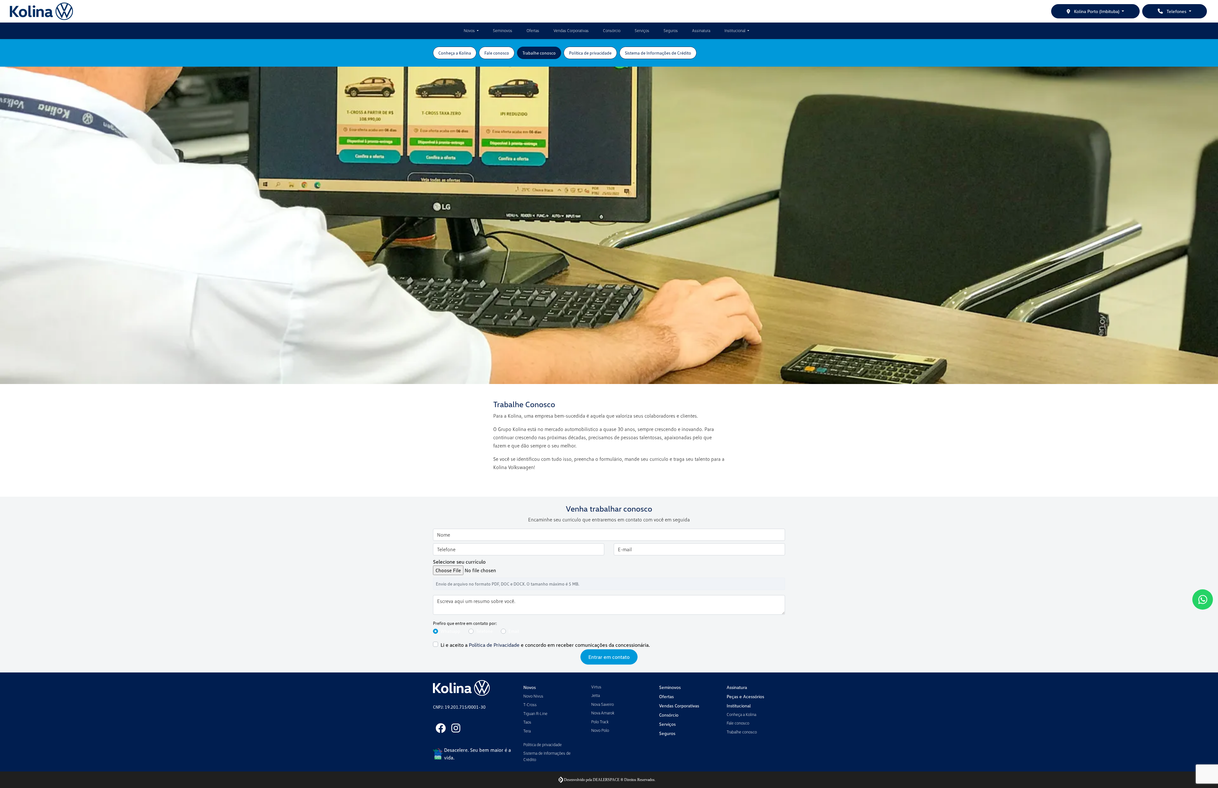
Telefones (1176, 11)
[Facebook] (440, 728)
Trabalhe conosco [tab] (539, 53)
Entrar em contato (609, 657)
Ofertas (533, 30)
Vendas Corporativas (571, 30)
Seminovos (502, 30)
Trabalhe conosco (742, 731)
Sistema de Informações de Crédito (547, 756)
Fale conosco (738, 722)
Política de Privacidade (494, 645)
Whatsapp (450, 631)
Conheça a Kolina (741, 714)
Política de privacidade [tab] (590, 53)
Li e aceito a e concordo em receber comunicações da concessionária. (545, 645)
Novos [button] (470, 30)
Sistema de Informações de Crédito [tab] (658, 53)
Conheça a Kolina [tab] (454, 53)
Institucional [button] (735, 30)
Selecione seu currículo (459, 562)
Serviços (642, 30)
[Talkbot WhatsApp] (1202, 599)
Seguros (671, 30)
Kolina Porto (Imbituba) (1097, 11)
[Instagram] (455, 728)
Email (513, 631)
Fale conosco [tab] (496, 53)
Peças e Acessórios (745, 696)
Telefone (484, 631)
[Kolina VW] (41, 11)
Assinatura (701, 30)
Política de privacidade (542, 744)
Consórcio (611, 30)
